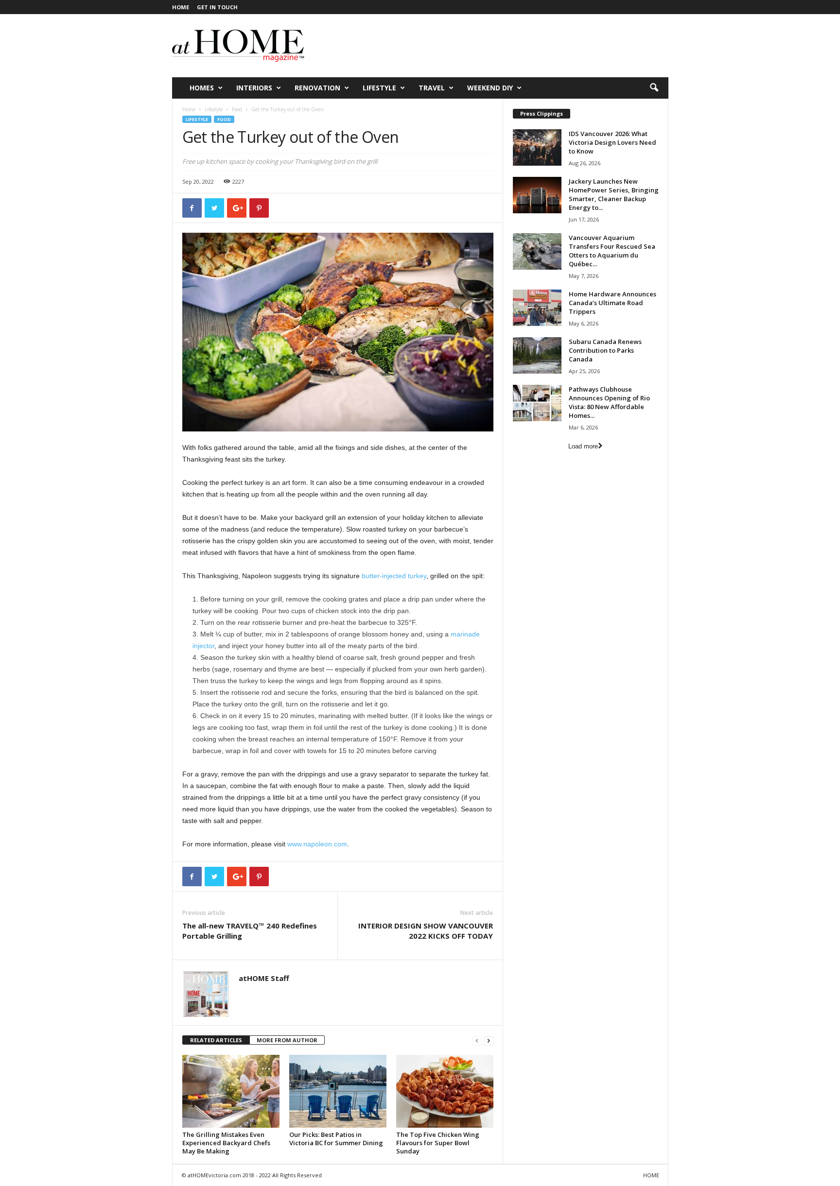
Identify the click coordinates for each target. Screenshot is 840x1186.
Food (237, 109)
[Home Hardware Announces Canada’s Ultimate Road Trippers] (537, 308)
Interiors (254, 87)
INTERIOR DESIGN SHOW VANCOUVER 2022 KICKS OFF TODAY (425, 931)
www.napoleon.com (317, 844)
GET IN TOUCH (217, 7)
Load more (583, 446)
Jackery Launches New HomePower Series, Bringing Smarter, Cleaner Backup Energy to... (614, 194)
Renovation (317, 87)
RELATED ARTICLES (216, 1040)
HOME (180, 7)
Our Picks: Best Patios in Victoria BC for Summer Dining (336, 1138)
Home (188, 109)
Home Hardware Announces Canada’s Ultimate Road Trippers (612, 303)
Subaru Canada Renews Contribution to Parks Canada (605, 350)
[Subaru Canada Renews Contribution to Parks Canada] (537, 355)
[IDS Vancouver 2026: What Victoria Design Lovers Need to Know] (537, 147)
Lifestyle (379, 87)
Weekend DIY (490, 87)
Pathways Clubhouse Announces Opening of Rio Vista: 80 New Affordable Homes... (609, 402)
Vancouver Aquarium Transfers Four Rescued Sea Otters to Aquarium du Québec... (612, 250)
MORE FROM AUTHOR (287, 1040)
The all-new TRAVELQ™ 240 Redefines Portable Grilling (249, 931)
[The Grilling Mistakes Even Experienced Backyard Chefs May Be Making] (231, 1091)
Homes (202, 87)
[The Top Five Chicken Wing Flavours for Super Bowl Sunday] (444, 1091)
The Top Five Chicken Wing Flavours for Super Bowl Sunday (437, 1142)
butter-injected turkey (394, 576)
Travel (432, 87)
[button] (654, 88)
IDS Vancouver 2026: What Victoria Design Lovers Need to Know (612, 142)
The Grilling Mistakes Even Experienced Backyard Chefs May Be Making (226, 1142)
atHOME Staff (264, 978)
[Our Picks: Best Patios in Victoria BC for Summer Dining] (337, 1091)
